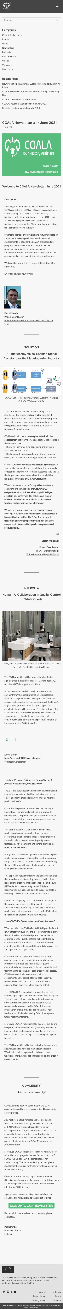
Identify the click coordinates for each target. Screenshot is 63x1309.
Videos (5, 60)
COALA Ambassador (12, 35)
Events (5, 39)
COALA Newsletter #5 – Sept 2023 (19, 99)
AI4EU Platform (12, 1127)
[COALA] (6, 6)
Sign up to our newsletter (31, 1205)
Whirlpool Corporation (15, 761)
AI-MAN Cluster (49, 1151)
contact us (9, 1216)
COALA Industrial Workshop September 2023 (24, 103)
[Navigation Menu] (57, 6)
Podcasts (6, 52)
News (5, 43)
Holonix (8, 1234)
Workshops (7, 69)
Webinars (7, 65)
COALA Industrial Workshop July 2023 (21, 108)
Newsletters (8, 47)
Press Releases (9, 56)
